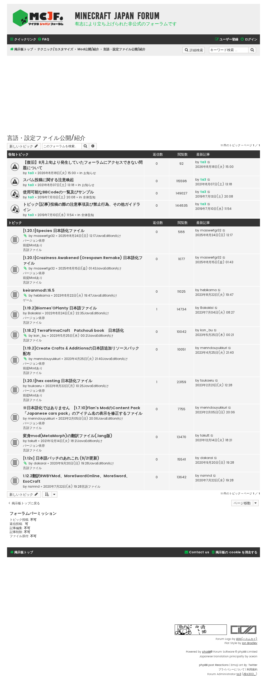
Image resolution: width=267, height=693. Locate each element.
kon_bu (40, 335)
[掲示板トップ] (39, 18)
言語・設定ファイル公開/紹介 (46, 137)
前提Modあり (33, 245)
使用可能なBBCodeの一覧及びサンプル (58, 192)
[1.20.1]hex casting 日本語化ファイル (57, 380)
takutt (32, 441)
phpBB (206, 652)
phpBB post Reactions (214, 665)
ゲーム (27, 300)
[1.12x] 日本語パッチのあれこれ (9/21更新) (61, 458)
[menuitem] (43, 39)
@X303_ (249, 674)
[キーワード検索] (252, 50)
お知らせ (89, 173)
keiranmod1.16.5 (38, 290)
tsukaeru (35, 386)
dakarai (40, 463)
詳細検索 (197, 49)
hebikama (42, 295)
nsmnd (34, 486)
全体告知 (89, 197)
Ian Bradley (249, 643)
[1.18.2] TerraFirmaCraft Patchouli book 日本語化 (73, 330)
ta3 (31, 173)
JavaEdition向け (108, 236)
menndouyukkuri (47, 359)
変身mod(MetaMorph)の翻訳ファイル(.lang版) (67, 435)
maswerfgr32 (44, 236)
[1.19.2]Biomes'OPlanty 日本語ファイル (60, 308)
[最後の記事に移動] (209, 162)
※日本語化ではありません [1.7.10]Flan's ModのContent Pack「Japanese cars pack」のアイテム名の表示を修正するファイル (82, 410)
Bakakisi (34, 313)
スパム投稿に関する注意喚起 (48, 179)
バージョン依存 (34, 240)
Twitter (252, 665)
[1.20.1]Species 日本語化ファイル (53, 230)
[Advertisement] (133, 92)
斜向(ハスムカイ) (246, 639)
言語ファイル (32, 250)
